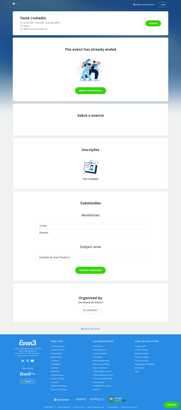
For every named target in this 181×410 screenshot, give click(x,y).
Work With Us (49, 407)
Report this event (92, 328)
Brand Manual (64, 407)
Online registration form (103, 375)
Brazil (27, 381)
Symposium (56, 364)
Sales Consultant (142, 357)
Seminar (54, 368)
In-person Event (57, 350)
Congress (55, 360)
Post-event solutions (101, 364)
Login (163, 5)
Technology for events (102, 371)
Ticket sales (97, 357)
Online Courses (57, 378)
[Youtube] (32, 361)
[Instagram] (27, 361)
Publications (98, 346)
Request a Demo (142, 353)
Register (153, 23)
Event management (101, 360)
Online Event (56, 353)
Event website (99, 382)
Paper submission (100, 368)
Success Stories (141, 350)
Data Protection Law (95, 407)
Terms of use (78, 407)
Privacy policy (112, 407)
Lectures (54, 382)
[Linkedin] (22, 361)
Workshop (55, 371)
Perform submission (90, 270)
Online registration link (102, 378)
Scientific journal (100, 350)
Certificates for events (102, 386)
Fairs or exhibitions (59, 389)
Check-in (96, 389)
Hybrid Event (56, 357)
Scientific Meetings (59, 386)
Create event (140, 346)
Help (137, 371)
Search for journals (90, 90)
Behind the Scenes (129, 407)
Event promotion (100, 353)
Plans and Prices (141, 360)
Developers (140, 368)
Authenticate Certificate (144, 364)
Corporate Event (58, 346)
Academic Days (57, 375)
